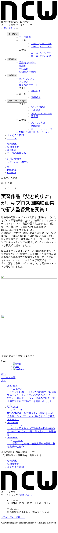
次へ (3, 380)
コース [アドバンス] (41, 46)
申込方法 (24, 69)
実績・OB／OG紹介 (17, 101)
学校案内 (12, 75)
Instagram (11, 170)
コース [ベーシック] (41, 43)
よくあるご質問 (15, 135)
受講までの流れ (27, 62)
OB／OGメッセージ (41, 113)
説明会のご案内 (27, 72)
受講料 (22, 65)
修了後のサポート (28, 85)
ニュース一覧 (8, 377)
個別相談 (12, 150)
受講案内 (12, 59)
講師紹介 (35, 91)
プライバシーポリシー (19, 162)
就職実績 (35, 126)
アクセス (24, 81)
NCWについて (26, 78)
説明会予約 (13, 147)
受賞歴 (34, 116)
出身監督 (35, 110)
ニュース (12, 138)
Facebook (11, 172)
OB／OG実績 (38, 107)
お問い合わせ (8, 28)
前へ (3, 374)
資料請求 (12, 144)
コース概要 (25, 37)
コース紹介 (13, 34)
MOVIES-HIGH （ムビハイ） (34, 132)
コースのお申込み (16, 153)
